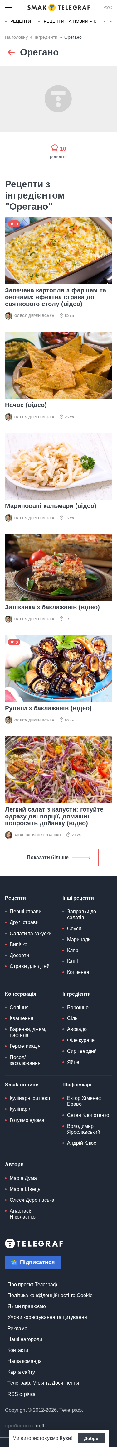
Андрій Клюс (81, 1143)
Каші (72, 961)
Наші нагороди (24, 1339)
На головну (16, 37)
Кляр (72, 950)
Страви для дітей (30, 966)
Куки (65, 1438)
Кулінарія (21, 1109)
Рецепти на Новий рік (70, 21)
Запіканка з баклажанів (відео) (52, 607)
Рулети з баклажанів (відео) (48, 708)
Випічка (18, 944)
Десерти (19, 955)
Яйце (73, 1062)
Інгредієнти (46, 37)
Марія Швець (25, 1189)
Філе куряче (81, 1040)
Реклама (17, 1328)
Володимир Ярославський (83, 1129)
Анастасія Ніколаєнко (37, 835)
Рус (107, 7)
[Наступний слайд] (111, 21)
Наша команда (24, 1361)
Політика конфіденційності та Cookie (50, 1295)
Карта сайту (21, 1372)
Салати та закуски (30, 933)
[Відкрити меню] (9, 7)
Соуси (74, 928)
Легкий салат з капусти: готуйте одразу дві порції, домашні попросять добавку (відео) (54, 816)
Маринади (79, 939)
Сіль (72, 1018)
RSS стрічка (21, 1394)
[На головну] (58, 7)
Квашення (21, 1018)
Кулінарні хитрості (31, 1098)
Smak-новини (22, 1084)
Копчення (78, 972)
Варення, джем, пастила (28, 1032)
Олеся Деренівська (34, 316)
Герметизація (25, 1046)
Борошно (78, 1007)
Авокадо (77, 1029)
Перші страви (25, 911)
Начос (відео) (26, 404)
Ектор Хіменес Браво (84, 1101)
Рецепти (20, 21)
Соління (19, 1007)
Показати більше (48, 857)
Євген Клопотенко (88, 1115)
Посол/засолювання (25, 1060)
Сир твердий (82, 1051)
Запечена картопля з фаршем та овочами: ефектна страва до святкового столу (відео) (55, 297)
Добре (91, 1438)
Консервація (20, 994)
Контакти (17, 1350)
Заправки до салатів (81, 914)
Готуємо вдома (27, 1120)
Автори (14, 1164)
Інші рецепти (78, 898)
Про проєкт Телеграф (32, 1284)
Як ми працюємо (26, 1306)
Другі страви (24, 922)
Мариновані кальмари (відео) (50, 505)
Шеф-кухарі (76, 1084)
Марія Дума (23, 1178)
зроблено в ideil (25, 1426)
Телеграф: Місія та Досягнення (43, 1383)
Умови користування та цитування (47, 1317)
